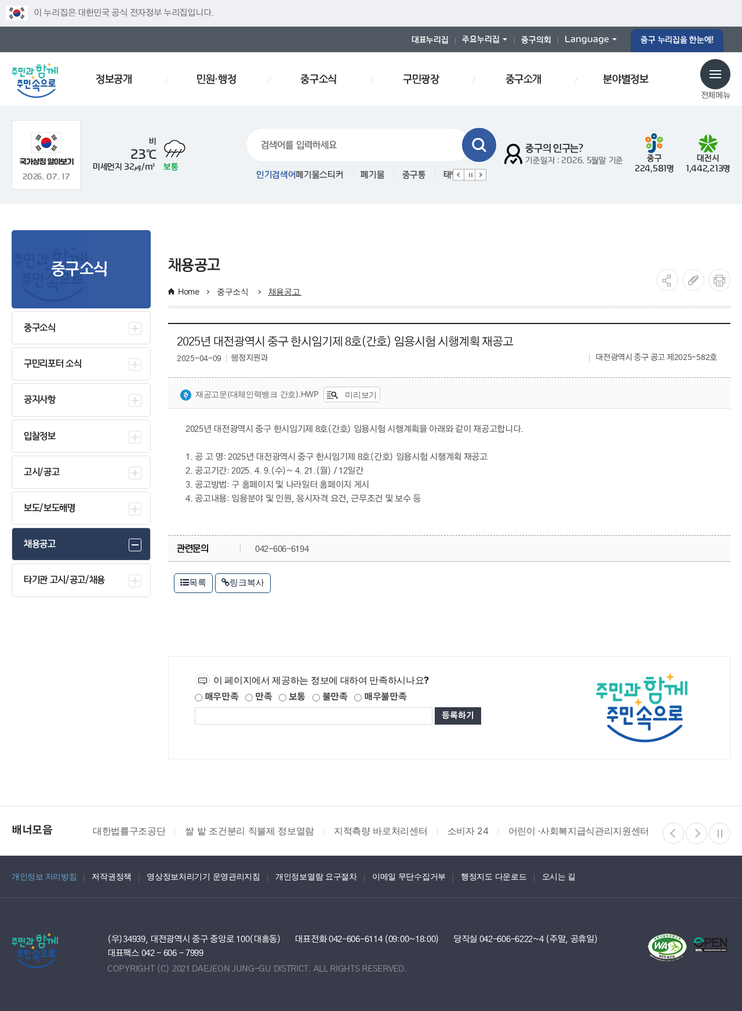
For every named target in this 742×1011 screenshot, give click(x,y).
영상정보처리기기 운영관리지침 (203, 876)
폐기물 (324, 175)
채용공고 (285, 291)
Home (188, 291)
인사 (443, 175)
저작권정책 (112, 876)
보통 (295, 697)
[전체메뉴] (715, 74)
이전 (458, 175)
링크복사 (247, 582)
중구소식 (234, 291)
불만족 (334, 697)
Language (587, 39)
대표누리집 (430, 40)
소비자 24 (468, 831)
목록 (197, 582)
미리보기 (360, 394)
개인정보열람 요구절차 (316, 876)
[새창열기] (47, 148)
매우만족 (220, 697)
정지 (469, 175)
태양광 (406, 175)
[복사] (693, 280)
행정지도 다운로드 (493, 876)
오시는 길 (559, 876)
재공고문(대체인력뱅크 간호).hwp (257, 394)
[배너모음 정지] (719, 833)
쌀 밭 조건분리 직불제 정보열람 (249, 831)
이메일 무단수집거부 (409, 876)
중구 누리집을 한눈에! (677, 40)
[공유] (667, 280)
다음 (480, 175)
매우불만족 (384, 697)
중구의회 (536, 40)
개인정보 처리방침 (44, 876)
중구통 (365, 175)
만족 (262, 697)
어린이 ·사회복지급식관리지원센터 (579, 831)
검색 (479, 145)
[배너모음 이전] (673, 833)
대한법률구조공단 (129, 831)
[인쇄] (719, 280)
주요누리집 (481, 39)
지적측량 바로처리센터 (380, 831)
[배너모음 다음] (696, 833)
